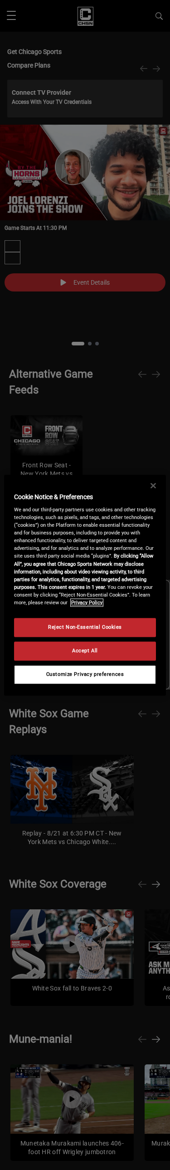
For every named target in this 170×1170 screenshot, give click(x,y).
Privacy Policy (86, 602)
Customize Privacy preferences (85, 674)
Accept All (85, 650)
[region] (84, 585)
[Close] (153, 485)
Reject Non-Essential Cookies (85, 627)
